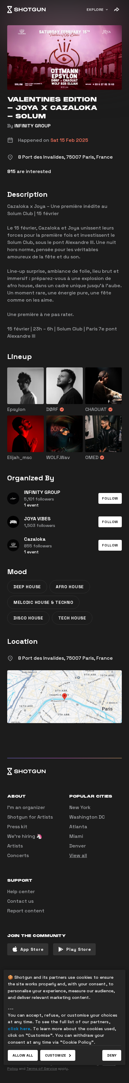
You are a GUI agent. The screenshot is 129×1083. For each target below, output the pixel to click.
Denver (77, 846)
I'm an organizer (26, 807)
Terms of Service (41, 1068)
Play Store (78, 949)
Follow (110, 498)
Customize (55, 1055)
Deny (111, 1055)
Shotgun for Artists (30, 817)
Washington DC (87, 817)
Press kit (17, 826)
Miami (76, 836)
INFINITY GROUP (32, 126)
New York (80, 807)
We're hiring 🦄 (24, 836)
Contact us (20, 901)
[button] (110, 498)
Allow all (23, 1055)
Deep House (27, 586)
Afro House (70, 586)
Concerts (18, 855)
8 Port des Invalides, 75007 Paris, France (65, 658)
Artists (15, 846)
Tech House (72, 618)
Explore (95, 9)
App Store (32, 949)
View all (78, 855)
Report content (25, 911)
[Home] (26, 9)
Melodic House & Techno (43, 602)
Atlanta (78, 826)
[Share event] (116, 9)
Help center (21, 891)
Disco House (28, 618)
